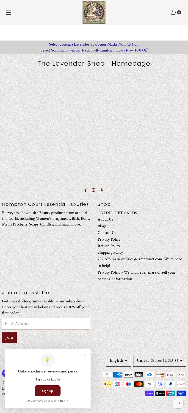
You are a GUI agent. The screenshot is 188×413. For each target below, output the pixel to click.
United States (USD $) (157, 360)
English (116, 360)
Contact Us (107, 232)
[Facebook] (86, 190)
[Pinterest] (102, 190)
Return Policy (109, 246)
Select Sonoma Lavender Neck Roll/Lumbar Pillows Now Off (94, 50)
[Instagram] (93, 190)
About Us (105, 219)
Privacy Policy (109, 239)
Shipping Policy (110, 252)
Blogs (102, 226)
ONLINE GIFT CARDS (117, 213)
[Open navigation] (8, 12)
